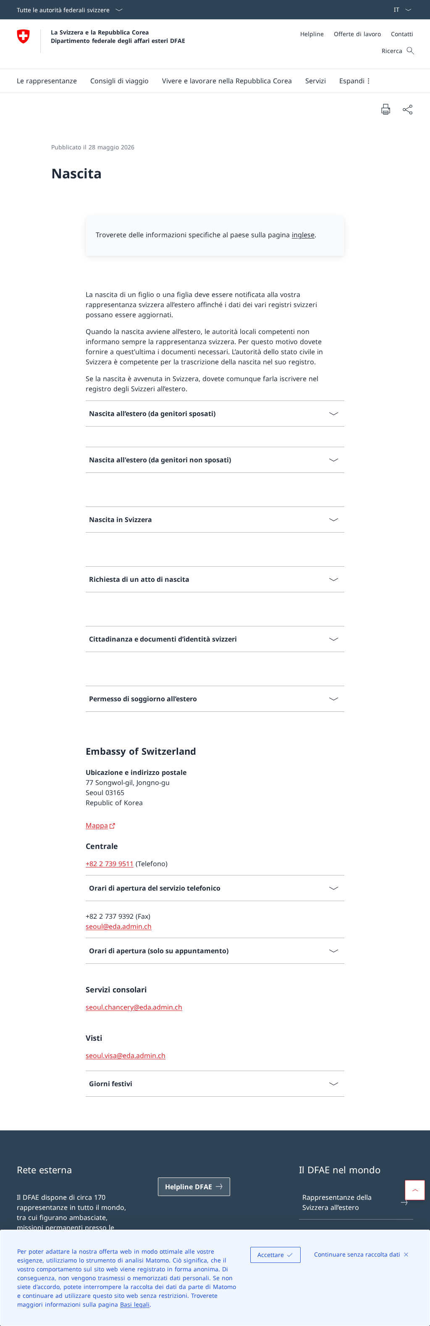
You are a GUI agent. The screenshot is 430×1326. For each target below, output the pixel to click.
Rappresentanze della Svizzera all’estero (337, 1202)
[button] (47, 81)
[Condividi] (407, 109)
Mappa (97, 825)
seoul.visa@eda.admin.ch (125, 1055)
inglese (303, 234)
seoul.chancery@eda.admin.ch (134, 1007)
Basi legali (134, 1304)
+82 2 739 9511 (110, 863)
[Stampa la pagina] (385, 109)
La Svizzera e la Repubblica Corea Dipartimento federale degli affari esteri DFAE (118, 36)
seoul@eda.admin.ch (119, 926)
